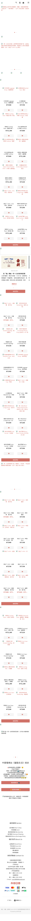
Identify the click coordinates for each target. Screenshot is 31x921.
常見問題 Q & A (15, 830)
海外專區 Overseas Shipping (15, 834)
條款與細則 (15, 852)
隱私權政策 (15, 850)
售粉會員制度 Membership (15, 832)
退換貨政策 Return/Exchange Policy (16, 836)
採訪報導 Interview (15, 848)
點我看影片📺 (15, 783)
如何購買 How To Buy (15, 828)
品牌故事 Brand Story (16, 844)
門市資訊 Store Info (15, 846)
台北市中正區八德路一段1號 (15, 866)
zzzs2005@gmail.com (18, 879)
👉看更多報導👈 (15, 790)
